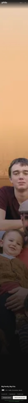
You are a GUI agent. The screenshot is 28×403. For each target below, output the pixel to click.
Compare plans (7, 397)
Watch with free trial (20, 397)
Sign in (21, 2)
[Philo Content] (25, 3)
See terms (17, 401)
